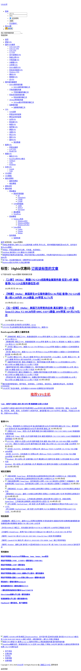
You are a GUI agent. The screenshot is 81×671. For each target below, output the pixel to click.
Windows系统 (18, 219)
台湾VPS (12, 119)
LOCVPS (12, 149)
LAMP (20, 201)
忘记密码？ (13, 23)
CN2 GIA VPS (14, 47)
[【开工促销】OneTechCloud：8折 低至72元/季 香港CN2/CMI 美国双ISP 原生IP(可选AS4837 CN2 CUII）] (42, 506)
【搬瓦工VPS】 (45, 665)
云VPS (11, 79)
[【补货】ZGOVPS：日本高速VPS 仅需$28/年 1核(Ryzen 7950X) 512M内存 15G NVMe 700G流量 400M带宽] (42, 451)
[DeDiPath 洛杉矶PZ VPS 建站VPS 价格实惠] (17, 252)
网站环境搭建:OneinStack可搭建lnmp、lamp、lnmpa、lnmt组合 (24, 556)
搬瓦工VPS (13, 156)
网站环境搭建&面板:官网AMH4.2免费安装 (17, 569)
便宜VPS (8, 42)
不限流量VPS (14, 60)
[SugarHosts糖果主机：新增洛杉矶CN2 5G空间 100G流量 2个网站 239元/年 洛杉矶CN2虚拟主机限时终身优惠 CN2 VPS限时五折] (40, 647)
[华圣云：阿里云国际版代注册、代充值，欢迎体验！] (21, 250)
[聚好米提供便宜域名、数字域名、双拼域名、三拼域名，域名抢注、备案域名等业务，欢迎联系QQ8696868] (40, 386)
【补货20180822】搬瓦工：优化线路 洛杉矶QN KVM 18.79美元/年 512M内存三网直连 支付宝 (35, 528)
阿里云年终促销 (15, 114)
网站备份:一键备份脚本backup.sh (13, 582)
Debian (20, 233)
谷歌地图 (8, 660)
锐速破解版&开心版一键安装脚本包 (14, 599)
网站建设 (12, 191)
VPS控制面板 (18, 204)
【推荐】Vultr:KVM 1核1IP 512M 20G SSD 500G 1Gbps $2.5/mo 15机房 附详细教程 (31, 536)
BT (19, 196)
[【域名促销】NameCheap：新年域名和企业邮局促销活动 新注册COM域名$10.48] (36, 476)
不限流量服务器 (15, 90)
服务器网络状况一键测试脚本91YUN (14, 586)
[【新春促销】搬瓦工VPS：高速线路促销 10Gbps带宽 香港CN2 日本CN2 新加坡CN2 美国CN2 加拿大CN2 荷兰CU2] (42, 339)
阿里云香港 (13, 147)
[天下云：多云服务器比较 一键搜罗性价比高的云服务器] (22, 260)
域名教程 (12, 183)
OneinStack (22, 197)
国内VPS (12, 140)
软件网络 (12, 235)
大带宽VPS (13, 65)
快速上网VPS (14, 57)
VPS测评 (8, 173)
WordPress (17, 214)
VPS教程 (8, 176)
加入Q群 (8, 26)
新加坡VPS (13, 122)
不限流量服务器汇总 (21, 92)
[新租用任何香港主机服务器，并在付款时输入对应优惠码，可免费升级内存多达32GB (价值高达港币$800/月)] (40, 257)
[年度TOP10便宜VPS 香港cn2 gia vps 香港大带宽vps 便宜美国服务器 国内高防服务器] (32, 642)
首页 (6, 39)
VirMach (12, 161)
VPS (6, 109)
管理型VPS (13, 77)
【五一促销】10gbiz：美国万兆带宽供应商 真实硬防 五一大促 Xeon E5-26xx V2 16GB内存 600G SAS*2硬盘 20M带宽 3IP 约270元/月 (42, 312)
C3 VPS (12, 52)
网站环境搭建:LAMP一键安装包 (13, 565)
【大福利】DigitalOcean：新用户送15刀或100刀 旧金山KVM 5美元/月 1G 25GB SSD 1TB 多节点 (36, 532)
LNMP (20, 199)
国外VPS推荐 (10, 45)
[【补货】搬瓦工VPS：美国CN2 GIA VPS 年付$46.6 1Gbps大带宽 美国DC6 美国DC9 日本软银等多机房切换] (42, 349)
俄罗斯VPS (13, 127)
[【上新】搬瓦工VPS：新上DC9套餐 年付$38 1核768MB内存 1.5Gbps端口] (33, 357)
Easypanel (21, 209)
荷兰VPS (12, 135)
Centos (20, 229)
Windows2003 (22, 221)
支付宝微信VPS (15, 55)
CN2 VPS (12, 50)
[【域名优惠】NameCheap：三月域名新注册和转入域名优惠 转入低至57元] (33, 499)
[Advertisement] (40, 620)
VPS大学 (4, 4)
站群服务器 (13, 105)
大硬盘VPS (13, 62)
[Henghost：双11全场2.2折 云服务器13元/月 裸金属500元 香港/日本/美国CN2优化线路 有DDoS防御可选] (42, 462)
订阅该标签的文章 (44, 268)
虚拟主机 (8, 186)
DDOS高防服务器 (15, 84)
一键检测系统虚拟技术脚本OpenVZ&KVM (17, 590)
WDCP (20, 208)
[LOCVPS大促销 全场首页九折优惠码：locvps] (18, 325)
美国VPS (8, 154)
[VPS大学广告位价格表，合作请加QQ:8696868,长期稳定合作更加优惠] (27, 388)
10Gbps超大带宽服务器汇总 (24, 102)
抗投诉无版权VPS (16, 70)
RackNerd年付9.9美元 (17, 159)
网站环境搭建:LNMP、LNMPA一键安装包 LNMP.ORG (22, 561)
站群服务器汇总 (19, 107)
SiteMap (8, 656)
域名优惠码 (9, 178)
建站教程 (17, 212)
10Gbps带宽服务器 (16, 100)
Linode (11, 169)
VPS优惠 (12, 112)
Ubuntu (20, 231)
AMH (20, 206)
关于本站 (8, 651)
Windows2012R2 (23, 225)
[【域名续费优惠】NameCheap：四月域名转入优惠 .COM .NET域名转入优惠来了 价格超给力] (40, 481)
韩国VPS (12, 124)
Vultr (11, 163)
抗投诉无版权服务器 (16, 95)
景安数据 (17, 142)
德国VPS (12, 129)
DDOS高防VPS (15, 67)
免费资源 (17, 238)
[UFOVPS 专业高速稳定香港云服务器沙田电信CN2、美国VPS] (24, 327)
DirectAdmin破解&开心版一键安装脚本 (15, 594)
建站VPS (12, 74)
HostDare (12, 164)
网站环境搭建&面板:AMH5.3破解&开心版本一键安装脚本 (22, 573)
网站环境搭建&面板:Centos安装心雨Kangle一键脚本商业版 (23, 577)
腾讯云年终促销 (15, 117)
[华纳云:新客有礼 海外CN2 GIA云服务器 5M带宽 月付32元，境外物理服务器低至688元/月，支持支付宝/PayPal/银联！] (40, 247)
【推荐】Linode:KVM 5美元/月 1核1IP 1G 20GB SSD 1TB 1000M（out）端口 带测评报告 (33, 540)
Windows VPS (14, 72)
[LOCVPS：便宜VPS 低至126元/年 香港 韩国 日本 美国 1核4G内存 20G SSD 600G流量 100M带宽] (41, 441)
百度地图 (8, 658)
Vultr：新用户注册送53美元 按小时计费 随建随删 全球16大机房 (24, 404)
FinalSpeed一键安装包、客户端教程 (14, 603)
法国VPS (12, 132)
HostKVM (12, 151)
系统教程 (12, 216)
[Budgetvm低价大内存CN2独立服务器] (15, 262)
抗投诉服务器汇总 (20, 97)
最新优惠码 (13, 181)
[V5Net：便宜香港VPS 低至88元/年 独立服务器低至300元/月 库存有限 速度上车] (35, 426)
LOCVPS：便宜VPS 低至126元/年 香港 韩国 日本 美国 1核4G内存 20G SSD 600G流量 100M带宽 (40, 444)
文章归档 (8, 654)
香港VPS (8, 145)
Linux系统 (17, 227)
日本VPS (8, 167)
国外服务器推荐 (11, 82)
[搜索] (21, 33)
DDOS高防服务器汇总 (22, 87)
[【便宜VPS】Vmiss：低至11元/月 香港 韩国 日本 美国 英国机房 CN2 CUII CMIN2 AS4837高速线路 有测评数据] (42, 434)
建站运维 (8, 188)
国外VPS (12, 137)
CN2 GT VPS (14, 48)
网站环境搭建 (19, 194)
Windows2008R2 (23, 223)
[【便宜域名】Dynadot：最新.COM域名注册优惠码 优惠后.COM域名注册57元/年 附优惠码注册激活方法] (42, 491)
